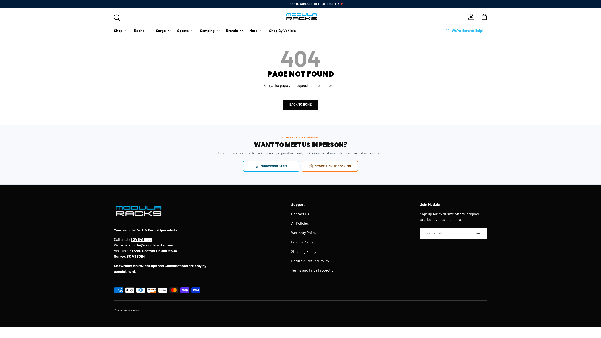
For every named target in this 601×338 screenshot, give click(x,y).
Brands (232, 30)
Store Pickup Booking (333, 166)
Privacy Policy (302, 242)
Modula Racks (131, 310)
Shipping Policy (303, 251)
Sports (183, 30)
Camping (207, 30)
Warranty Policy (303, 232)
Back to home (300, 104)
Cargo (161, 30)
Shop (118, 30)
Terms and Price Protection (313, 270)
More (253, 30)
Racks (139, 30)
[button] (484, 17)
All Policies (300, 223)
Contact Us (300, 213)
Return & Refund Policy (310, 260)
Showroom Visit (274, 166)
